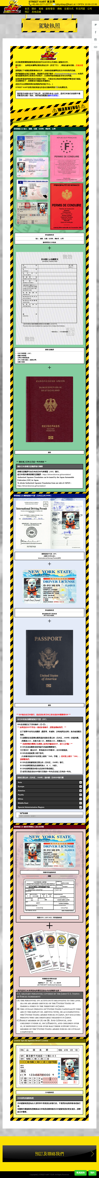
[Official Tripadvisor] (95, 47)
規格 (41, 8)
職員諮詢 (80, 1173)
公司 (89, 8)
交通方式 (68, 8)
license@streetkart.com (65, 74)
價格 (59, 8)
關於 (34, 8)
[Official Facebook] (95, 32)
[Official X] (95, 24)
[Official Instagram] (95, 39)
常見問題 (80, 8)
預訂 (27, 11)
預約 (92, 1173)
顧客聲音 (50, 8)
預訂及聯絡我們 (49, 1153)
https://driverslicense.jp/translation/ (57, 474)
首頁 (27, 8)
